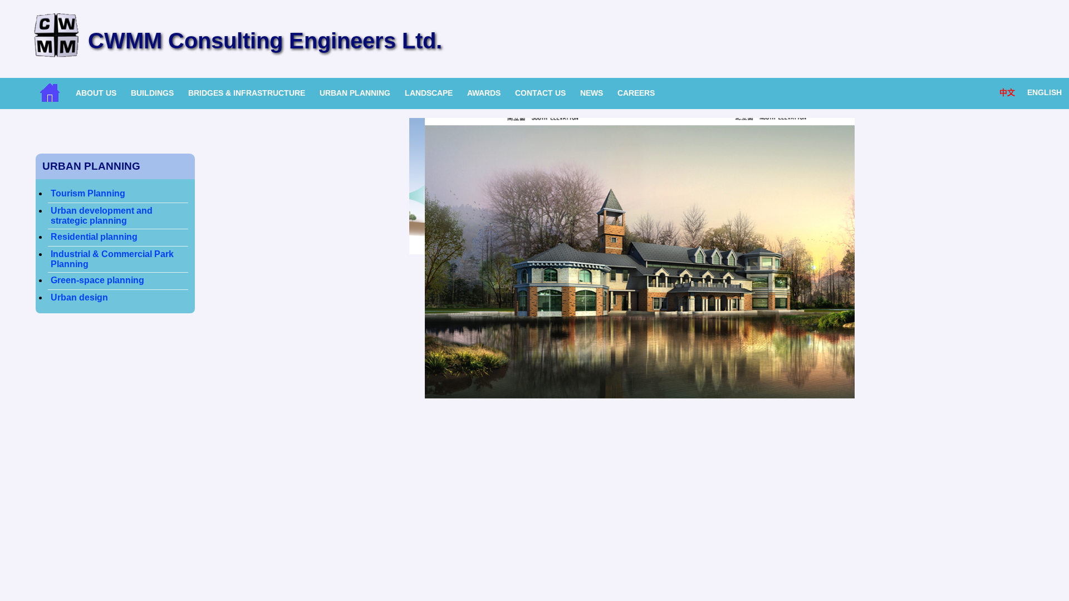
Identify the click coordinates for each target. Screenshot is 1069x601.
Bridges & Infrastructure (246, 92)
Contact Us (540, 92)
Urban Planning (355, 92)
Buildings (152, 92)
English (1044, 92)
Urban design (79, 297)
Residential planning (94, 237)
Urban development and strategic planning (102, 215)
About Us (96, 92)
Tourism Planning (88, 193)
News (591, 92)
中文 (1007, 92)
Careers (636, 92)
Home (49, 92)
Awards (484, 92)
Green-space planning (97, 280)
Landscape (429, 92)
